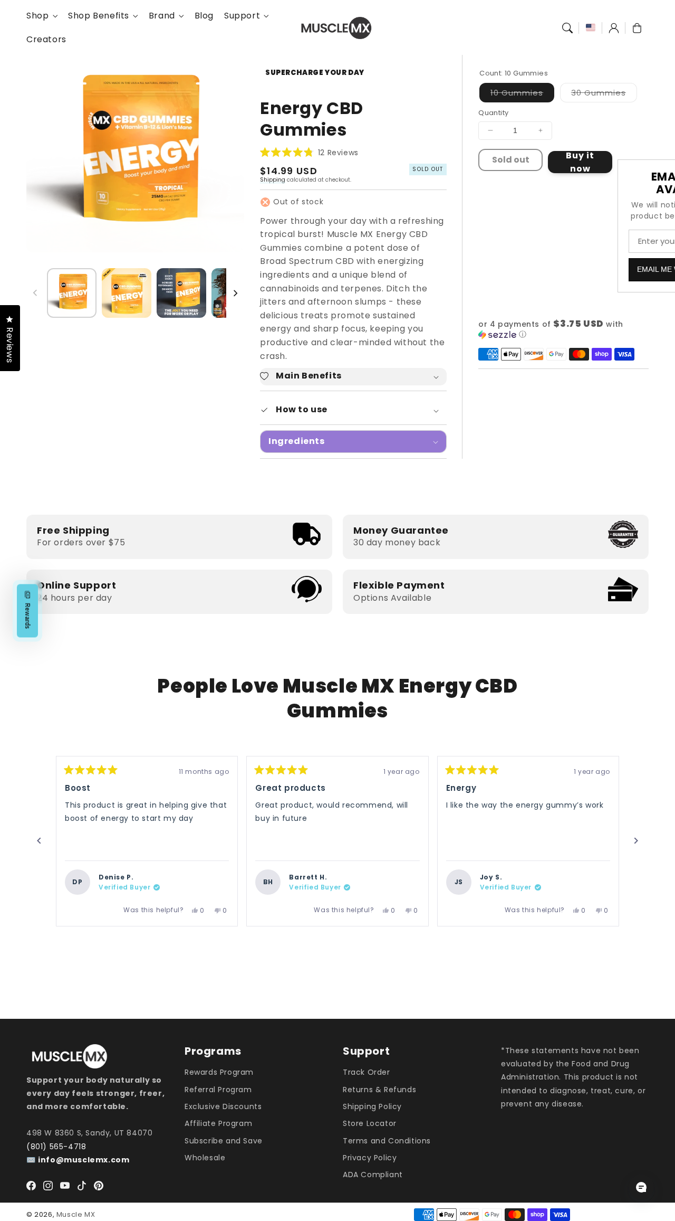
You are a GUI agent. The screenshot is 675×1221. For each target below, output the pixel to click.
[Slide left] (35, 293)
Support (242, 16)
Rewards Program (219, 1072)
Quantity (493, 113)
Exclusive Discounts (223, 1106)
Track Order (366, 1072)
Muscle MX (75, 1214)
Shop (37, 16)
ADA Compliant (373, 1174)
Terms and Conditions (387, 1140)
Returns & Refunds (379, 1089)
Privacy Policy (370, 1157)
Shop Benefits (98, 16)
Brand (162, 16)
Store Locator (370, 1123)
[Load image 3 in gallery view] (181, 293)
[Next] (636, 841)
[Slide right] (235, 293)
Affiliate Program (218, 1123)
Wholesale (205, 1157)
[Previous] (39, 841)
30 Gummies (604, 94)
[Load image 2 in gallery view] (126, 293)
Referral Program (218, 1089)
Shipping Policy (372, 1106)
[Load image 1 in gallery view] (72, 293)
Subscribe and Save (224, 1140)
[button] (567, 28)
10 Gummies (522, 94)
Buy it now (580, 162)
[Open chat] (641, 1187)
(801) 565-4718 (56, 1146)
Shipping (272, 180)
